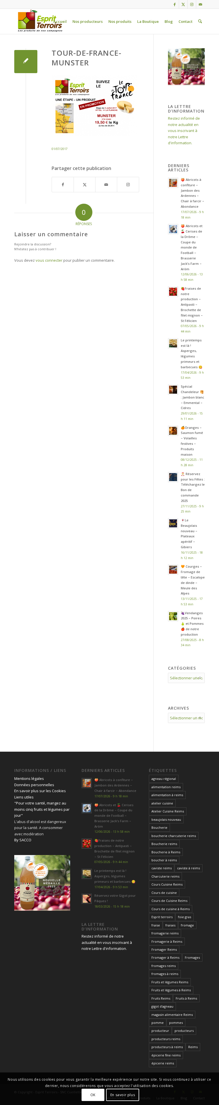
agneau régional (163, 778)
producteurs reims (165, 1039)
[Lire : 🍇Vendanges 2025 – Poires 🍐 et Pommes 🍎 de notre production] (173, 616)
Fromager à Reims (165, 957)
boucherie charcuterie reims (173, 836)
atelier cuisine (162, 803)
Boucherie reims (164, 844)
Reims (193, 1047)
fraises (170, 925)
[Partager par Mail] (106, 184)
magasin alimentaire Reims (172, 1014)
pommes (176, 1022)
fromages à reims (164, 974)
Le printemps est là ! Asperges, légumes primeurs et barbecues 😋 (114, 876)
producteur (160, 1030)
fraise (155, 925)
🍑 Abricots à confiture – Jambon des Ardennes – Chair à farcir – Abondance (115, 785)
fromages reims (163, 966)
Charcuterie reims (165, 876)
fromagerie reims (165, 933)
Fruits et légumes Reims (169, 982)
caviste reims (161, 868)
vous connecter (49, 260)
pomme (157, 1022)
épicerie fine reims (166, 1055)
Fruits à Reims (186, 998)
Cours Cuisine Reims (166, 884)
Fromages (192, 957)
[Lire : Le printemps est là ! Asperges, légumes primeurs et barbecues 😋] (173, 343)
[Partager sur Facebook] (63, 184)
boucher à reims (164, 860)
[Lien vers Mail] (200, 4)
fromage (187, 925)
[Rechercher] (200, 21)
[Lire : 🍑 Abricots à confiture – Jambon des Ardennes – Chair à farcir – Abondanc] (173, 183)
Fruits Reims (160, 998)
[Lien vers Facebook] (175, 4)
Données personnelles (34, 784)
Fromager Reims (164, 949)
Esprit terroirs (162, 917)
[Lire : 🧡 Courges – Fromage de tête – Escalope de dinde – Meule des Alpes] (173, 569)
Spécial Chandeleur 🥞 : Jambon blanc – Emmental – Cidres (192, 397)
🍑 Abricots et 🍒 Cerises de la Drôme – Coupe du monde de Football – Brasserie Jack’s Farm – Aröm (191, 247)
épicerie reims (162, 1063)
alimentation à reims (167, 795)
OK (93, 1094)
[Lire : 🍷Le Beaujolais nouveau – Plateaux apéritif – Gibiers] (173, 523)
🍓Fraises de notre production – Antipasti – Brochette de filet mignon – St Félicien (192, 304)
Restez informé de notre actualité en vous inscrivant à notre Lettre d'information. (184, 130)
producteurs (184, 1030)
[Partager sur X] (84, 184)
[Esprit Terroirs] (39, 21)
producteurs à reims (167, 1047)
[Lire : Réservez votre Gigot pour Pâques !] (87, 899)
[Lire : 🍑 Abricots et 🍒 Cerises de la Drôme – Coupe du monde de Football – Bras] (173, 229)
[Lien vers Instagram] (192, 4)
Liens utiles (24, 797)
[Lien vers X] (183, 4)
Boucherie (159, 827)
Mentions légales (29, 778)
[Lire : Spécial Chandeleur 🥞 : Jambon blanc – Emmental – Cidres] (173, 390)
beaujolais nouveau (166, 819)
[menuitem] (60, 21)
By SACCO (22, 839)
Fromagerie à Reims (166, 941)
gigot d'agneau (162, 1006)
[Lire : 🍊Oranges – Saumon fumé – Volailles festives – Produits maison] (173, 431)
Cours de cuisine (164, 892)
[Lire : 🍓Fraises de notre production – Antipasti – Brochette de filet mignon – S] (173, 292)
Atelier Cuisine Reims (167, 811)
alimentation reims (166, 787)
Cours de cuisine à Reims (170, 909)
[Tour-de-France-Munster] (25, 61)
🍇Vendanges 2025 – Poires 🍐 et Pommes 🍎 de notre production (192, 623)
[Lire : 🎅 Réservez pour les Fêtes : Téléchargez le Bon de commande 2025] (173, 477)
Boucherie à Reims (165, 852)
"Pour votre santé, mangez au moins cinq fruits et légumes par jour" (42, 809)
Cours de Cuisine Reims (169, 900)
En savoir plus (122, 1094)
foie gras (184, 917)
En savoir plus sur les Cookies (40, 790)
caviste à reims (188, 868)
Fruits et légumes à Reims (171, 990)
